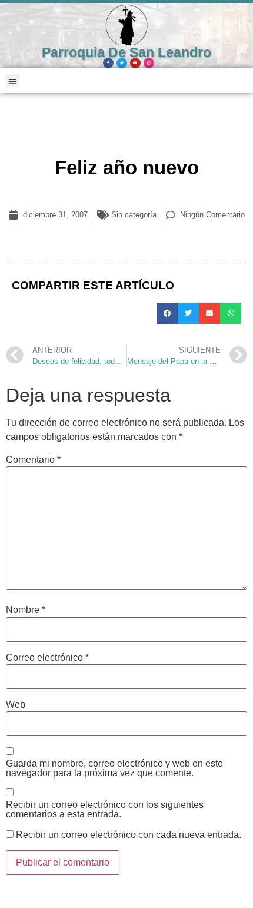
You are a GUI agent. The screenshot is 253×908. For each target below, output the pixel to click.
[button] (12, 81)
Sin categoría (134, 214)
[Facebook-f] (108, 63)
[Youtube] (135, 63)
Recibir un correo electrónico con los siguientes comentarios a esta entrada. (105, 809)
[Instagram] (149, 63)
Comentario (33, 460)
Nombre (25, 610)
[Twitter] (121, 63)
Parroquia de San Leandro (126, 52)
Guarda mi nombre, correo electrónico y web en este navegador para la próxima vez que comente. (114, 768)
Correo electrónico (47, 657)
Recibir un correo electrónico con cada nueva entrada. (128, 835)
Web (15, 705)
